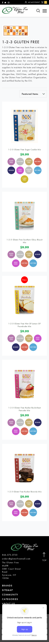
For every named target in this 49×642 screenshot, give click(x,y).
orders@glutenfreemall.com (16, 558)
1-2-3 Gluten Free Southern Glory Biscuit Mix (24, 241)
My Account (34, 2)
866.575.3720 (9, 554)
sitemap (7, 590)
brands (7, 585)
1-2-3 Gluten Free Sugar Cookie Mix (24, 149)
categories (10, 599)
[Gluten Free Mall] (15, 10)
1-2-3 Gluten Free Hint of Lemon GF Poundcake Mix (24, 325)
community (10, 594)
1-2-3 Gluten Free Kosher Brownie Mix (24, 491)
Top (44, 560)
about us (8, 603)
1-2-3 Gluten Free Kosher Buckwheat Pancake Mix (24, 409)
